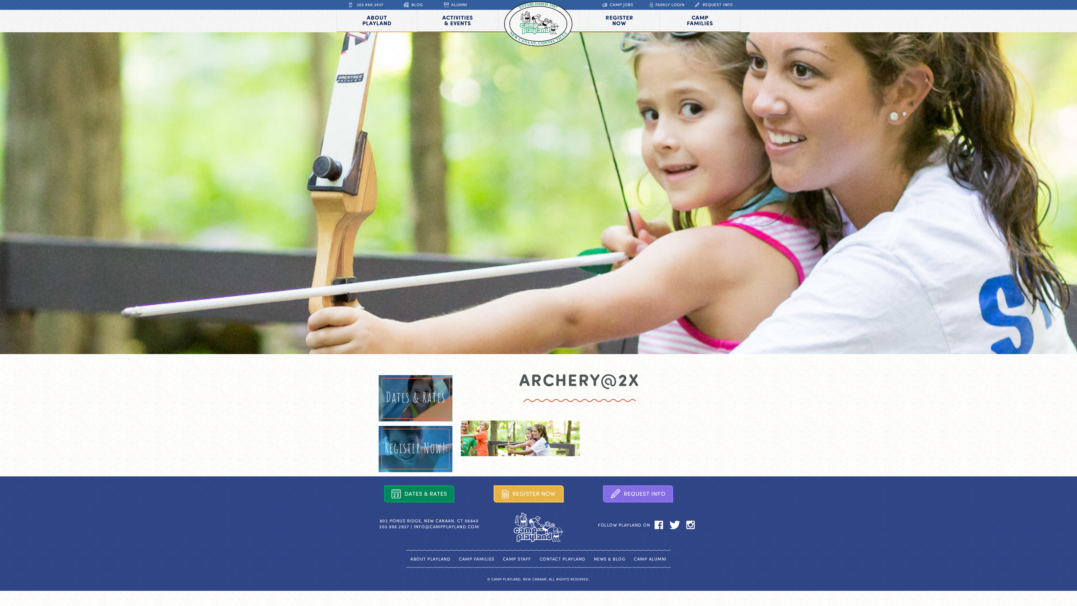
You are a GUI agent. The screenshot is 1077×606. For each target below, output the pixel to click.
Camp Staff (517, 559)
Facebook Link (659, 525)
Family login (669, 4)
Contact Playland (563, 559)
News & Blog (610, 559)
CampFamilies (700, 20)
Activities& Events (457, 20)
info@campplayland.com (446, 526)
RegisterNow (619, 20)
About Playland (430, 559)
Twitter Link (674, 525)
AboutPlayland (377, 20)
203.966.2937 (370, 4)
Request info (718, 4)
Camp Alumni (650, 559)
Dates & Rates (415, 397)
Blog (417, 4)
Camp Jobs (621, 4)
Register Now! (415, 447)
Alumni (459, 4)
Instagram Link (690, 525)
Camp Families (476, 559)
